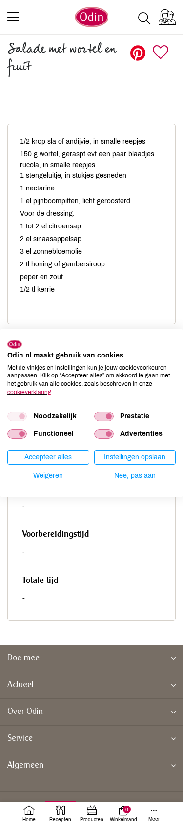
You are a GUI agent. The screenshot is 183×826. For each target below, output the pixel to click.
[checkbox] (17, 416)
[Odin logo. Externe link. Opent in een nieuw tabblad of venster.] (14, 344)
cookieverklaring (29, 392)
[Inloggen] (167, 17)
